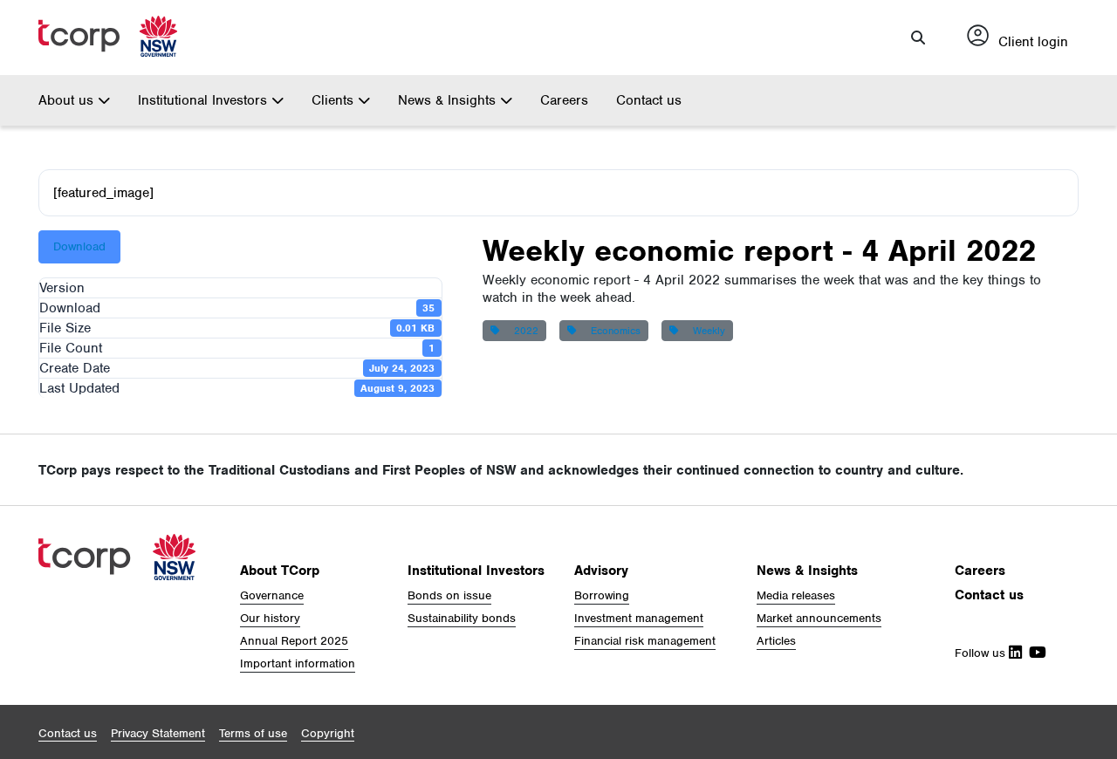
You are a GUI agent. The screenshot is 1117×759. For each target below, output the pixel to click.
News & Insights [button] (449, 100)
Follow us (982, 653)
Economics (612, 331)
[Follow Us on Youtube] (1034, 653)
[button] (918, 37)
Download (79, 246)
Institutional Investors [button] (204, 100)
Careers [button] (980, 570)
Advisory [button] (601, 570)
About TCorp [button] (279, 570)
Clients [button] (335, 100)
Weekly (705, 331)
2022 (522, 331)
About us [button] (68, 100)
